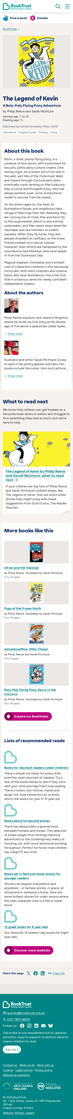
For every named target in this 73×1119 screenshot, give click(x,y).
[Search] (58, 6)
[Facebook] (22, 1026)
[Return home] (17, 6)
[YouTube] (43, 1026)
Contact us (10, 1065)
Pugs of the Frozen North (22, 608)
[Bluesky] (50, 1026)
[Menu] (67, 6)
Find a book (18, 18)
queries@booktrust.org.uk (26, 1013)
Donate (42, 18)
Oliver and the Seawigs (21, 568)
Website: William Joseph (18, 1113)
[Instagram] (29, 1026)
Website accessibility (16, 1075)
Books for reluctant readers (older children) (36, 768)
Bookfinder (10, 29)
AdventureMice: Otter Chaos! (26, 649)
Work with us (45, 1065)
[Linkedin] (36, 1026)
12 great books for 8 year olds (26, 927)
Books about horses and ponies (27, 821)
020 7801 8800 (18, 1019)
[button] (28, 973)
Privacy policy (43, 1070)
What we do (27, 1065)
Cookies (8, 1070)
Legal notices (24, 1070)
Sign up (10, 1049)
